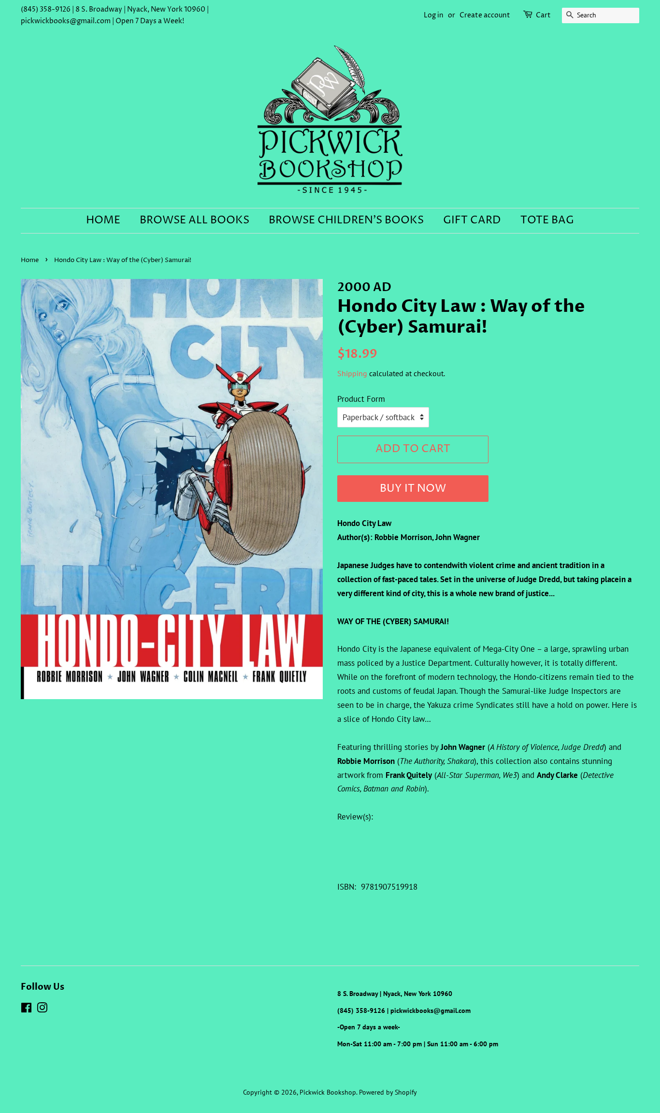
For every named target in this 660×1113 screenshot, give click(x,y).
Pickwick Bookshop (328, 1092)
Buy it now (413, 489)
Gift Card (472, 220)
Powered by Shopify (388, 1092)
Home (103, 220)
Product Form (361, 399)
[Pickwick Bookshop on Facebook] (26, 1009)
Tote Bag (547, 220)
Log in (434, 15)
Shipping (352, 373)
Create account (484, 15)
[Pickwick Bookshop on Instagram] (42, 1009)
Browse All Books (194, 220)
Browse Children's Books (346, 220)
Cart (543, 15)
